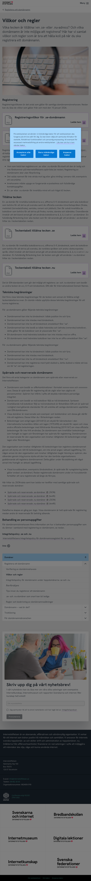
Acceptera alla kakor (23, 153)
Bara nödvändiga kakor (46, 153)
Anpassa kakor (67, 153)
